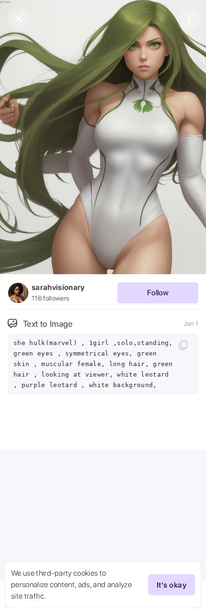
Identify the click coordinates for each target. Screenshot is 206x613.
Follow (158, 292)
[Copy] (183, 345)
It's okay (171, 585)
